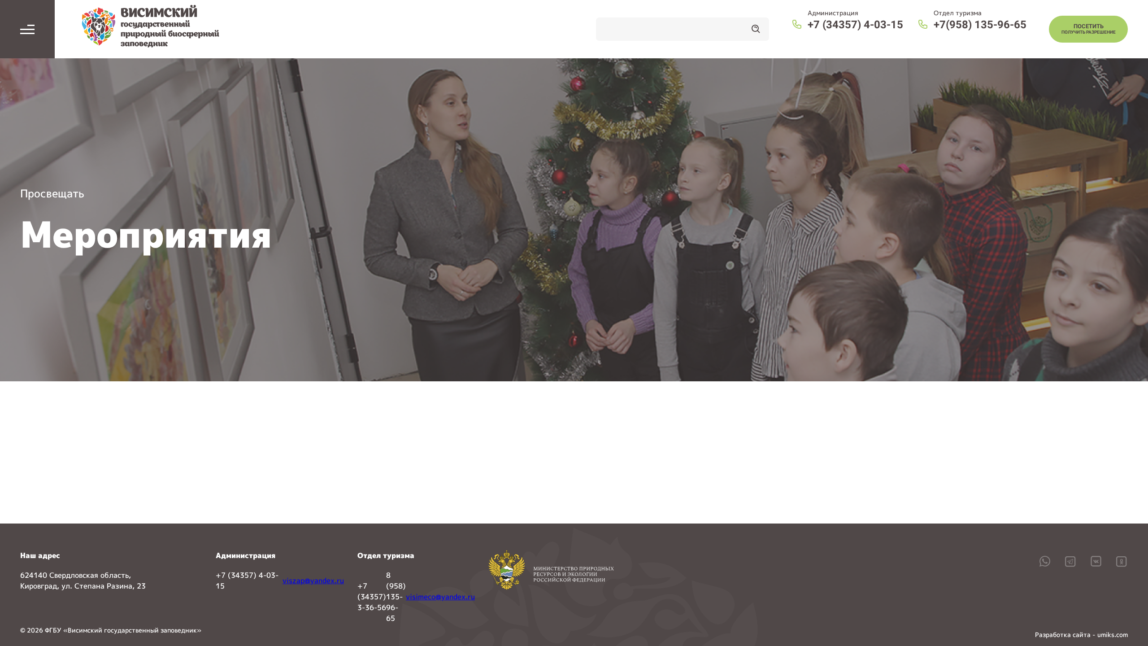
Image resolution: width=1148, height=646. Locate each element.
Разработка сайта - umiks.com (1081, 634)
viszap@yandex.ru (313, 580)
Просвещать (52, 193)
